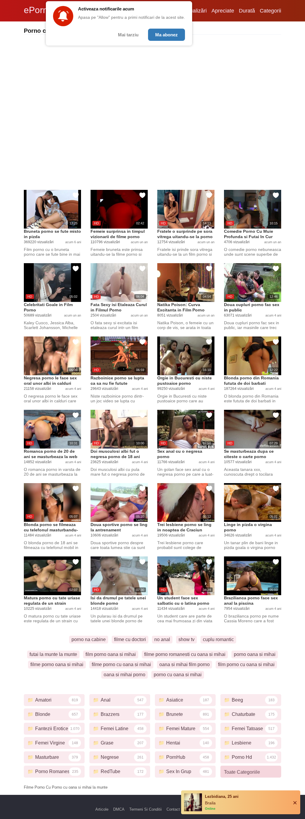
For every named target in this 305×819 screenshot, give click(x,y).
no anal (162, 639)
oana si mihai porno (124, 674)
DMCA (119, 809)
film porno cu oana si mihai (246, 664)
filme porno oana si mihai (56, 664)
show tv (186, 639)
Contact (173, 809)
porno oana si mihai (255, 654)
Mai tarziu (128, 34)
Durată (247, 11)
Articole (101, 809)
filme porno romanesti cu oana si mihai (184, 654)
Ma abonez (166, 34)
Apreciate (222, 11)
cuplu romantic (218, 639)
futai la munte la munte (53, 654)
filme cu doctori (130, 639)
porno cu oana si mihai (178, 674)
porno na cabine (88, 639)
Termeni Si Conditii (145, 809)
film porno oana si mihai (110, 654)
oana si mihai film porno (184, 664)
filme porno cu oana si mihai (121, 664)
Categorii (270, 11)
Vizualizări (194, 11)
